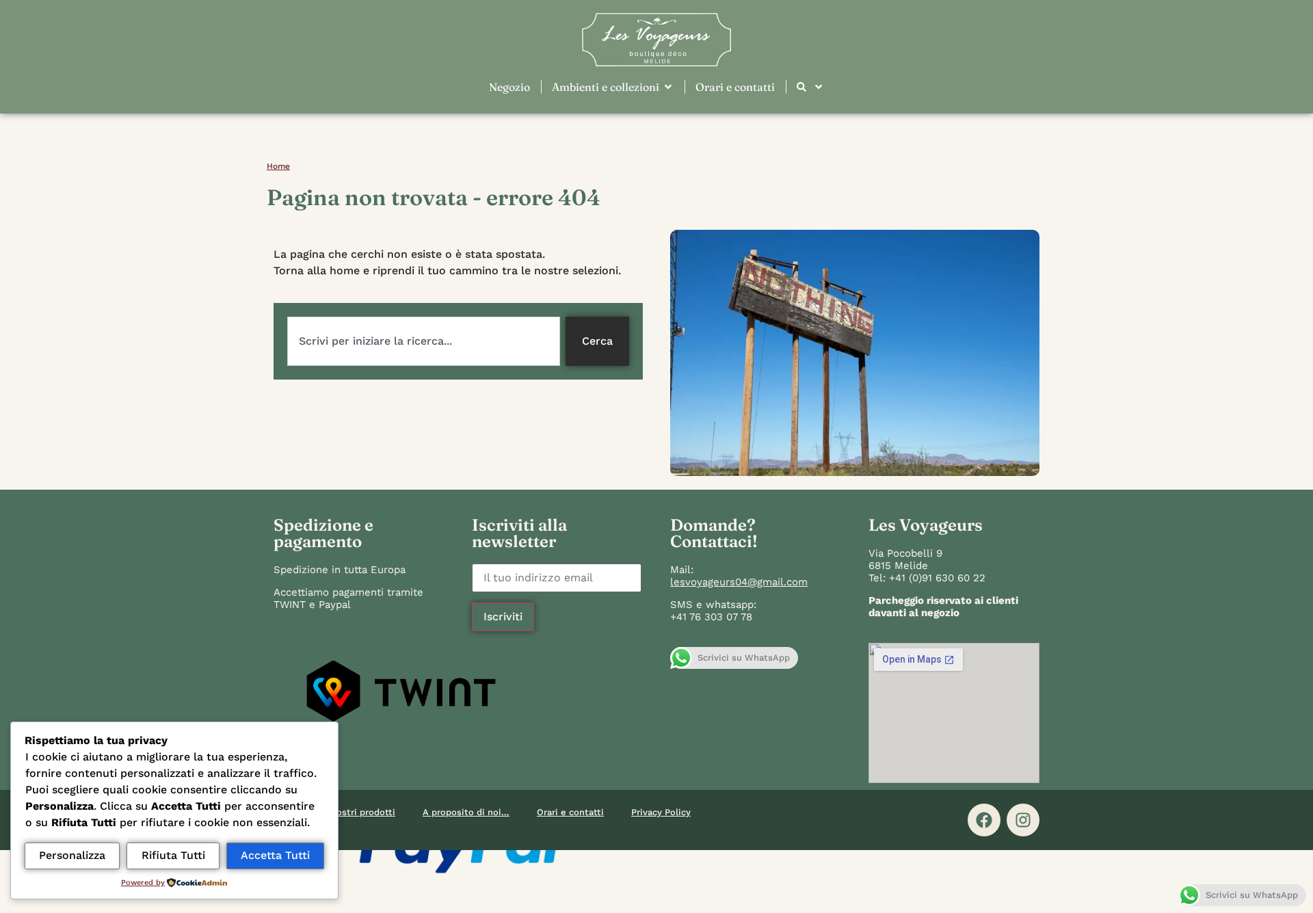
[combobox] (423, 341)
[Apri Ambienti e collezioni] (668, 87)
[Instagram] (1023, 820)
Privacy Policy (661, 812)
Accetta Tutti (275, 855)
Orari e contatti (570, 812)
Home (278, 166)
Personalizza (72, 855)
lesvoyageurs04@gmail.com (739, 582)
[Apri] (818, 87)
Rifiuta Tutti (173, 855)
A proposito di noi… (466, 812)
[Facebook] (984, 820)
